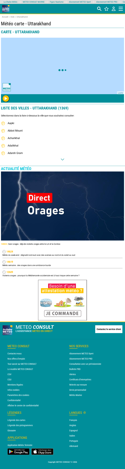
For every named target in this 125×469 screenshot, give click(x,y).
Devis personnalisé (77, 390)
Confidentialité (14, 400)
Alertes (72, 374)
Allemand (73, 446)
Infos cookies (13, 390)
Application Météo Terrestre (19, 445)
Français (73, 420)
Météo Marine (75, 395)
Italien (72, 435)
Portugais (73, 441)
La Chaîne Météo (10, 2)
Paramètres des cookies (18, 395)
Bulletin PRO (74, 369)
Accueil (5, 17)
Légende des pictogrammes (20, 425)
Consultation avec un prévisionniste (85, 364)
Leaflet (120, 92)
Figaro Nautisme (56, 2)
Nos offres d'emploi (16, 358)
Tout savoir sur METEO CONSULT (21, 364)
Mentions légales (15, 384)
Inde (12, 17)
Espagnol (73, 430)
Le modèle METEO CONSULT (20, 369)
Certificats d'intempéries (80, 379)
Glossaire (11, 430)
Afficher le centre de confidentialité (23, 405)
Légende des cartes (16, 420)
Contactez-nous (14, 353)
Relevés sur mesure (78, 384)
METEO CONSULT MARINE (33, 2)
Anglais (72, 425)
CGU (9, 379)
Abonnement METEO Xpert (81, 353)
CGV (9, 374)
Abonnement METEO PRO (80, 358)
